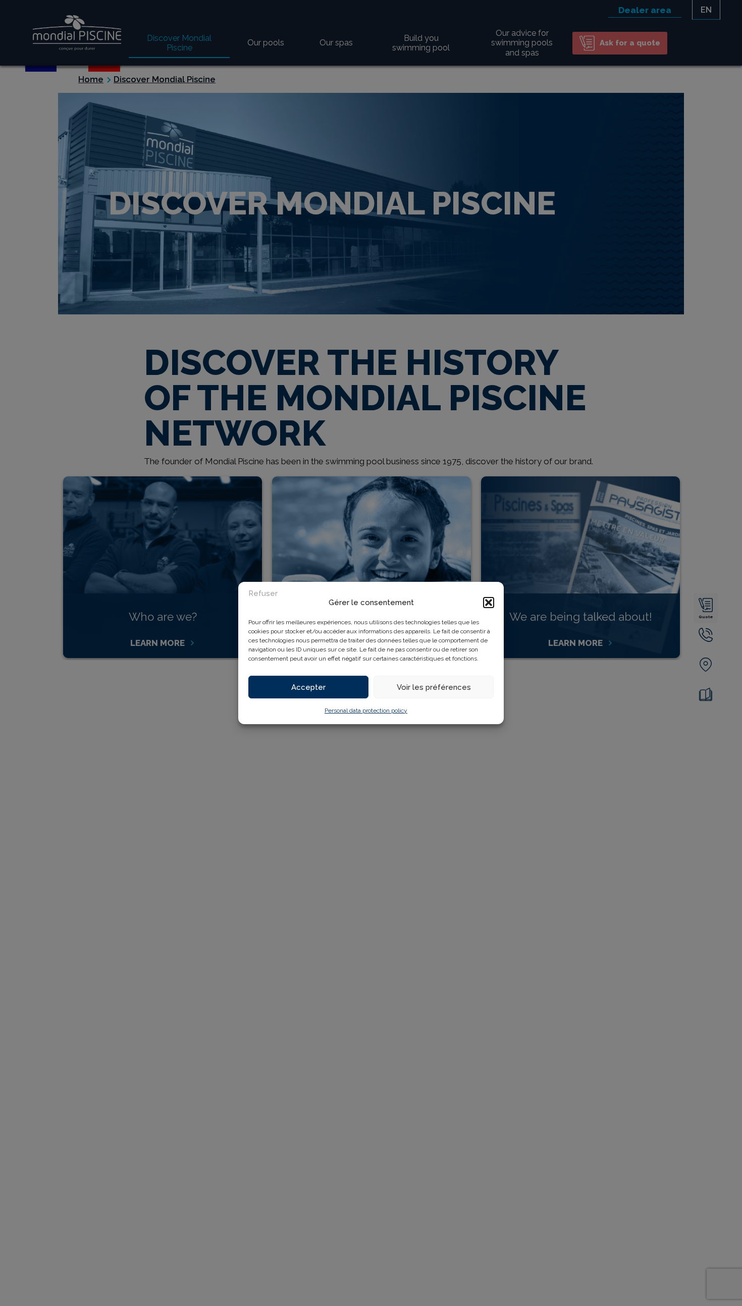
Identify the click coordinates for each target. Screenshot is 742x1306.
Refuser (263, 593)
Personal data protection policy (366, 710)
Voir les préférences (434, 687)
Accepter (308, 687)
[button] (489, 602)
